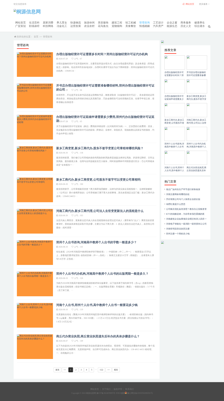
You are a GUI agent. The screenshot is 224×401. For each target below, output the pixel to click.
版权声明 (118, 389)
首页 (36, 36)
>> (108, 370)
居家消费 (48, 22)
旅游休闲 (89, 22)
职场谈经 (34, 26)
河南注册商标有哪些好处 (178, 194)
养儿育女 (62, 22)
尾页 (116, 370)
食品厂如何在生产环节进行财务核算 (183, 189)
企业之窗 (172, 22)
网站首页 (20, 22)
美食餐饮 (130, 26)
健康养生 (199, 22)
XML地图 (120, 393)
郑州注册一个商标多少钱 (178, 233)
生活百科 (34, 22)
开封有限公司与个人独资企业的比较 (183, 199)
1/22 (101, 370)
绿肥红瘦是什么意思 (175, 204)
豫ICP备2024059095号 (105, 393)
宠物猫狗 (117, 26)
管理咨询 (144, 22)
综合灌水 (199, 26)
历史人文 (186, 26)
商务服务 (186, 22)
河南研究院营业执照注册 (178, 229)
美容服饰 (103, 22)
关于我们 (106, 389)
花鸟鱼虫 (103, 26)
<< (65, 370)
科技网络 (48, 26)
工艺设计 (158, 22)
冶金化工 (62, 26)
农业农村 (89, 26)
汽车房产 (158, 26)
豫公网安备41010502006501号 (140, 393)
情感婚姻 (144, 26)
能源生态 (172, 26)
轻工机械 (130, 22)
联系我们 (129, 389)
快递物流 (75, 22)
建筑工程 (117, 22)
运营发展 (75, 26)
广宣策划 (20, 26)
